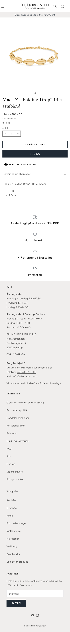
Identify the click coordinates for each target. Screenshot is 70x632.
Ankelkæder (13, 554)
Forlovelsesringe (16, 523)
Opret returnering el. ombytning (25, 402)
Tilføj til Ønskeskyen (22, 164)
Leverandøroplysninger (17, 174)
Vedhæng (12, 546)
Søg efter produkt (17, 561)
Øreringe (12, 508)
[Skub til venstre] (27, 93)
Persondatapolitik (17, 410)
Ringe (10, 515)
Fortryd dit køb (15, 479)
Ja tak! (16, 603)
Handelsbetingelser (18, 417)
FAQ (9, 448)
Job (9, 456)
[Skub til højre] (42, 93)
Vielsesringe (14, 531)
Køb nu (35, 153)
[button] (55, 6)
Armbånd (12, 500)
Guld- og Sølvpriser (18, 441)
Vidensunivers (15, 471)
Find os (11, 464)
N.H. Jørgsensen (38, 626)
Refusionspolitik (16, 425)
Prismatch (12, 433)
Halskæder (13, 538)
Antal (5, 128)
